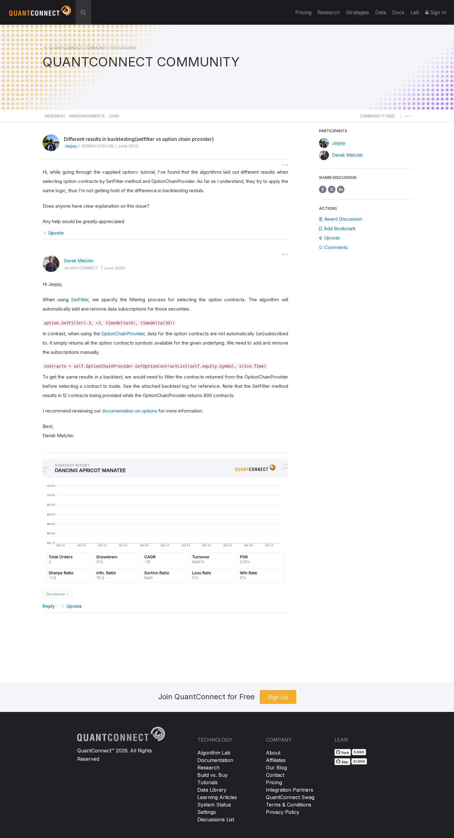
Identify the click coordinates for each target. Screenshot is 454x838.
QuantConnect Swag (290, 797)
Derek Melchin (79, 260)
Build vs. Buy (212, 775)
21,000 (359, 761)
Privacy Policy (282, 812)
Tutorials (207, 782)
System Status (214, 805)
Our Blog (276, 767)
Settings (206, 812)
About (273, 753)
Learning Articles (217, 797)
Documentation (215, 760)
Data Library (211, 790)
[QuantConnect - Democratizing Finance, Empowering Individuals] (40, 13)
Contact (275, 775)
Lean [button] (114, 116)
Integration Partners (289, 790)
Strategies (357, 12)
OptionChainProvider (123, 333)
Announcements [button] (87, 116)
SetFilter (79, 300)
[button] (377, 118)
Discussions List (215, 819)
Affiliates (276, 760)
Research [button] (55, 116)
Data (380, 12)
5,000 (359, 752)
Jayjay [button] (71, 145)
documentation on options (129, 411)
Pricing (303, 12)
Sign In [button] (437, 12)
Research (328, 12)
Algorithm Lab (213, 753)
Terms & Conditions (288, 805)
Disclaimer (56, 594)
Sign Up (278, 697)
